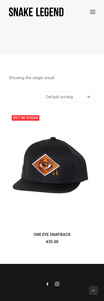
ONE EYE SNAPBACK (52, 234)
